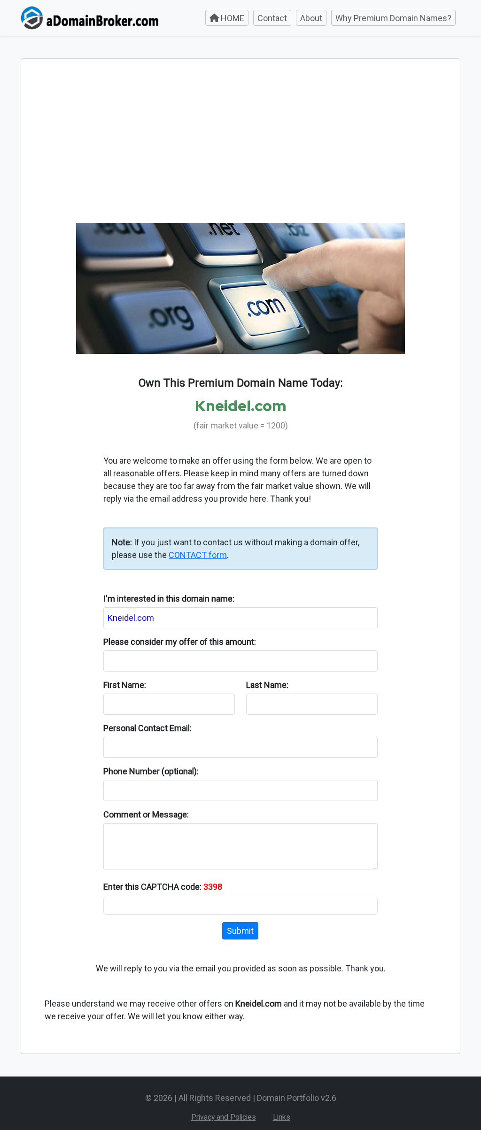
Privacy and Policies (223, 1117)
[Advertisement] (240, 152)
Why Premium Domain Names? (393, 18)
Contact (272, 18)
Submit (240, 931)
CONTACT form (198, 555)
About (311, 18)
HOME (231, 18)
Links (281, 1117)
